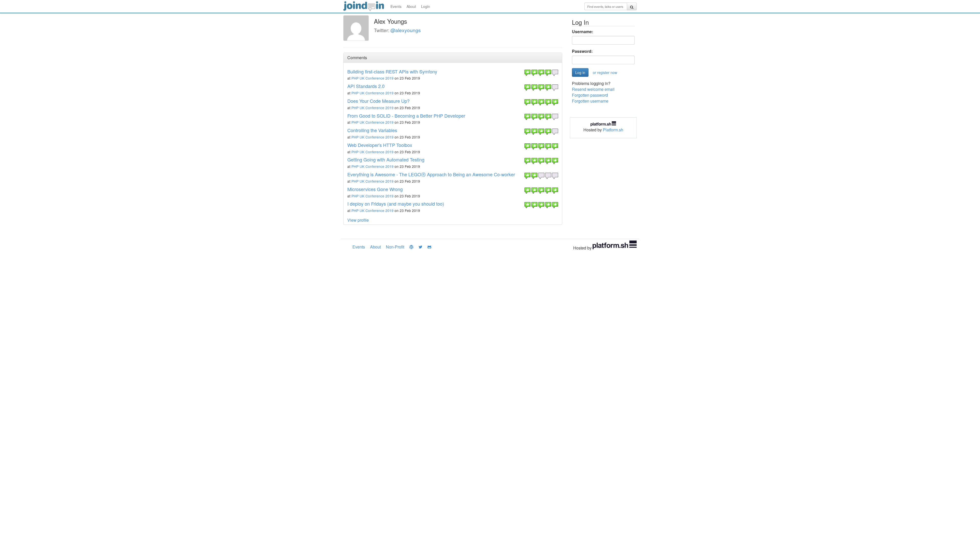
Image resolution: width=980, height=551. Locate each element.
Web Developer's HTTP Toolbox (379, 145)
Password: (582, 51)
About (411, 6)
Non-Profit (395, 247)
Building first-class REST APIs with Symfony (392, 71)
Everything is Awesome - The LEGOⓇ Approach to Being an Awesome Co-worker (431, 174)
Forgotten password (590, 95)
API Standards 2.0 (366, 86)
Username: (582, 31)
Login (425, 6)
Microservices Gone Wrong (375, 189)
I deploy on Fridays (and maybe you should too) (395, 203)
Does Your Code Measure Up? (378, 100)
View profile (358, 220)
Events (395, 6)
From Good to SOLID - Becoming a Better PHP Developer (406, 115)
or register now (605, 72)
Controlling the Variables (372, 130)
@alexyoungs (405, 30)
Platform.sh (613, 130)
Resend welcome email (593, 89)
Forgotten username (590, 101)
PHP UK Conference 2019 (372, 78)
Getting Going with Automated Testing (385, 159)
